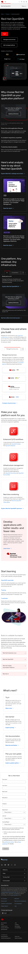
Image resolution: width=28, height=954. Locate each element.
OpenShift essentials (7, 580)
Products (7, 14)
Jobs (15, 906)
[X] (12, 865)
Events (2, 924)
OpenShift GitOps (16, 444)
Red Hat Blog (17, 926)
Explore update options (12, 763)
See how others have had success (10, 318)
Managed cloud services (9, 39)
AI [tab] (6, 272)
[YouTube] (5, 865)
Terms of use (17, 936)
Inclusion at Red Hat (5, 927)
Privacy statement (4, 936)
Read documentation (11, 745)
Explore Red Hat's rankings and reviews (12, 173)
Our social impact (18, 903)
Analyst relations (4, 906)
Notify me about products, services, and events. (13, 832)
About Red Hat (4, 922)
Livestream (4, 598)
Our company (4, 898)
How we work (4, 901)
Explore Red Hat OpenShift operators (11, 508)
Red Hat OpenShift (6, 6)
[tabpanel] (14, 293)
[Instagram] (15, 865)
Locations (16, 924)
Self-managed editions (9, 45)
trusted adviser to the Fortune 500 (9, 892)
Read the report (7, 208)
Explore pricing (10, 727)
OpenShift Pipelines (10, 445)
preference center (9, 842)
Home (2, 14)
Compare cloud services (9, 403)
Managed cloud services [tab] (12, 349)
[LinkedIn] (2, 865)
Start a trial (9, 708)
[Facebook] (8, 865)
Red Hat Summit (4, 929)
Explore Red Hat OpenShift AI (10, 286)
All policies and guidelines (6, 938)
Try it (4, 34)
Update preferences (13, 114)
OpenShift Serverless (11, 473)
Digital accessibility (18, 938)
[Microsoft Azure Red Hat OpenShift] (14, 378)
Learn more (6, 548)
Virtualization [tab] (15, 272)
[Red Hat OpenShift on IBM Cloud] (14, 397)
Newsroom (16, 898)
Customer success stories (6, 903)
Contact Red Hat (4, 926)
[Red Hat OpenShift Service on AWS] (14, 370)
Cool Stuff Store (18, 927)
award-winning (14, 895)
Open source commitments (20, 901)
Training (3, 590)
